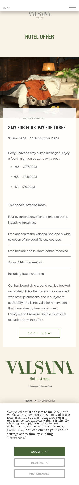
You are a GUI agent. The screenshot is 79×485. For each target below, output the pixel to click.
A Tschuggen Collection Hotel (39, 386)
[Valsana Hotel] (39, 15)
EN (4, 7)
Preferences (39, 473)
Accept (37, 451)
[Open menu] (72, 8)
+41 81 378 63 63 (44, 400)
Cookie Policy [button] (15, 430)
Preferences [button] (16, 437)
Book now (40, 333)
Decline (37, 462)
